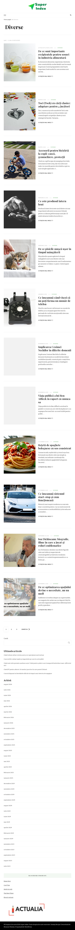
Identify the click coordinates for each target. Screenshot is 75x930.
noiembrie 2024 (9, 789)
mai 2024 (7, 822)
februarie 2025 (9, 772)
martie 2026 (8, 712)
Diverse (60, 47)
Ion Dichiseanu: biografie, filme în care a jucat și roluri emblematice (53, 542)
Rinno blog (7, 881)
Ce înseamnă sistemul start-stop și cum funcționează (51, 497)
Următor (24, 629)
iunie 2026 (7, 695)
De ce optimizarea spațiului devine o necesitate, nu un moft (54, 590)
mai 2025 (7, 761)
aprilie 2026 (8, 706)
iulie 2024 (7, 811)
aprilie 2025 (8, 767)
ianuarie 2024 (8, 838)
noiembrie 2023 (9, 844)
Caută (6, 638)
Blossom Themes (9, 927)
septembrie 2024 (9, 800)
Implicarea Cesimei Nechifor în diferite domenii (54, 348)
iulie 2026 (7, 690)
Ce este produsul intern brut (52, 202)
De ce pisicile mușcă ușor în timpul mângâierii (54, 250)
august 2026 (8, 684)
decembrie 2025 (9, 728)
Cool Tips (7, 885)
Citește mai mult (45, 76)
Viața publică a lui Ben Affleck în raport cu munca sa (54, 399)
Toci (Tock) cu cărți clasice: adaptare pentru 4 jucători (54, 104)
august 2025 (8, 750)
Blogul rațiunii (8, 897)
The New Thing (9, 893)
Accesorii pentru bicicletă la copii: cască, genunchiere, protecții (53, 154)
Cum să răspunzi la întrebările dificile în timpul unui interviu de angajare (28, 673)
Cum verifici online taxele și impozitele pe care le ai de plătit (24, 659)
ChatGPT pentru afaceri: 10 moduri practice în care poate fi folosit (25, 669)
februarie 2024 (9, 833)
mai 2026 (7, 701)
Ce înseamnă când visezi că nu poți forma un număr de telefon (54, 301)
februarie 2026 (9, 717)
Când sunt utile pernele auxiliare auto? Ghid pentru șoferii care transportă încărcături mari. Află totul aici (37, 664)
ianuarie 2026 (8, 723)
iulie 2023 (7, 866)
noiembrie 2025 (9, 734)
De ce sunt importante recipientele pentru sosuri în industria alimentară (53, 54)
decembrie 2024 (9, 783)
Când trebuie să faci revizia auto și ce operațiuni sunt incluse (24, 655)
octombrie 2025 (9, 739)
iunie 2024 (7, 816)
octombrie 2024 (9, 794)
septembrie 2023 (9, 855)
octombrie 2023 (9, 849)
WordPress (28, 927)
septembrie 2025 (9, 745)
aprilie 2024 (8, 827)
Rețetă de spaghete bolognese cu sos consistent (54, 446)
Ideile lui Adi (8, 889)
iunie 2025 (7, 756)
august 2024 (8, 805)
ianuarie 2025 (8, 778)
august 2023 (8, 860)
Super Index (24, 924)
